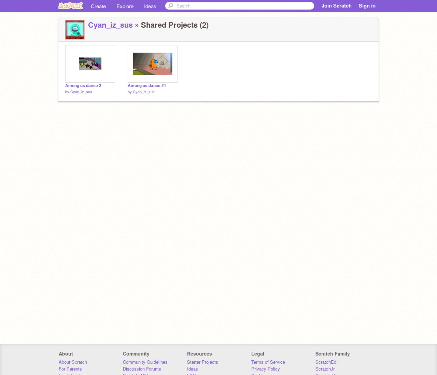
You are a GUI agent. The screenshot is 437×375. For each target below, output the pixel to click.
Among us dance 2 (83, 85)
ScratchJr (325, 368)
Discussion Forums (142, 368)
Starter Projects (202, 362)
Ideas (150, 6)
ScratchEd (325, 362)
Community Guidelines (145, 362)
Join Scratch (337, 5)
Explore (124, 6)
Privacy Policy (265, 368)
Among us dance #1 (147, 85)
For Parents (70, 368)
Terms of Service (268, 362)
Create (98, 6)
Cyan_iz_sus (110, 24)
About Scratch (73, 362)
